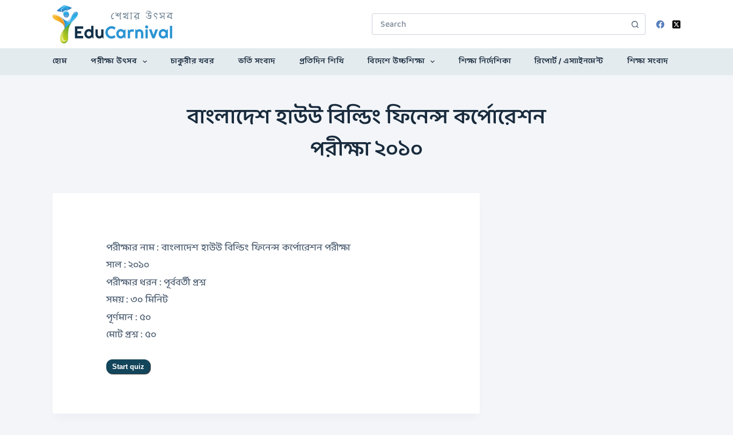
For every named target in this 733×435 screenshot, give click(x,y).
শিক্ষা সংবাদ (648, 61)
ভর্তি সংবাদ (257, 61)
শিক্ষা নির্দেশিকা (485, 61)
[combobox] (498, 24)
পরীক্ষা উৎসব (114, 61)
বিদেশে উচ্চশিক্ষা (396, 61)
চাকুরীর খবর (192, 61)
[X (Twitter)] (676, 24)
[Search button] (635, 24)
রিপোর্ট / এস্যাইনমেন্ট (568, 61)
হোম (60, 61)
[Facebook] (660, 24)
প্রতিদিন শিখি (321, 61)
